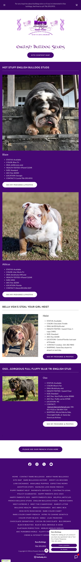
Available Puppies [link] (39, 483)
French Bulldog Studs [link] (20, 501)
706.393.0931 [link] (49, 6)
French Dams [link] (66, 501)
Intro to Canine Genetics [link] (54, 514)
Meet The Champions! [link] (42, 504)
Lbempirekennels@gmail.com (58, 407)
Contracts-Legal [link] (62, 490)
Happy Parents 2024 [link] (42, 497)
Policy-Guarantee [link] (27, 494)
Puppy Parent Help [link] (20, 490)
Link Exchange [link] (21, 483)
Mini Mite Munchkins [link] (30, 511)
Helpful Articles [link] (62, 497)
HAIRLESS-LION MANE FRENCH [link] (49, 487)
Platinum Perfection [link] (28, 528)
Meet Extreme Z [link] (21, 504)
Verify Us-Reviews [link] (58, 480)
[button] (5, 5)
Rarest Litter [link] (61, 504)
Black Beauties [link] (26, 525)
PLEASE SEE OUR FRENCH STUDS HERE (40, 449)
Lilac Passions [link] (54, 518)
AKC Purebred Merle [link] (26, 532)
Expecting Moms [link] (59, 483)
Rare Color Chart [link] (52, 511)
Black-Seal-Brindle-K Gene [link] (49, 525)
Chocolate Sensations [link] (22, 521)
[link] (77, 5)
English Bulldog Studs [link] (45, 501)
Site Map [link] (17, 480)
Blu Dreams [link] (65, 521)
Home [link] (15, 477)
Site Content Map (40, 55)
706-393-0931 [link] (40, 546)
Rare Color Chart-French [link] (26, 514)
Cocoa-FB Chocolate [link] (46, 521)
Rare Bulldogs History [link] (36, 480)
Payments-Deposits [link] (41, 490)
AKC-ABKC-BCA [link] (59, 507)
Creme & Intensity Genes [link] (36, 535)
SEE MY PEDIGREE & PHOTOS (19, 185)
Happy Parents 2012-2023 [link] (51, 494)
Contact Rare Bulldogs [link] (32, 477)
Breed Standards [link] (42, 507)
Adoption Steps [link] (25, 487)
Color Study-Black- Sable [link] (32, 518)
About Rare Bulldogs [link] (57, 477)
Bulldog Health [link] (23, 507)
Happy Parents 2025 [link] (20, 497)
